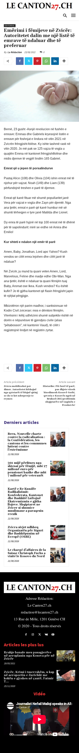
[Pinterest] (37, 61)
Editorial (10, 25)
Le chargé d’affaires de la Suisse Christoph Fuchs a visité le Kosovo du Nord (27, 553)
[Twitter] (28, 61)
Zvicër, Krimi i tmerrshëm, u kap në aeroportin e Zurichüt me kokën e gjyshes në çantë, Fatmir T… (29, 677)
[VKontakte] (46, 634)
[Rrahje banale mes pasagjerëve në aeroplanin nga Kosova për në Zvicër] (66, 655)
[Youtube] (53, 634)
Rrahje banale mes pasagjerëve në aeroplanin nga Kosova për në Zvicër (29, 656)
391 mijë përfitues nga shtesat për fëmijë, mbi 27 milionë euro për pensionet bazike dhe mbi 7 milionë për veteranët (27, 469)
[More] (64, 61)
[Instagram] (32, 634)
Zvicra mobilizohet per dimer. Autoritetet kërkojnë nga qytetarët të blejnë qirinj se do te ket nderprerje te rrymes (21, 392)
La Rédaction (14, 52)
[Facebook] (20, 61)
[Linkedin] (55, 61)
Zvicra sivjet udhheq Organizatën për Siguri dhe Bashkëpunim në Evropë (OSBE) (25, 532)
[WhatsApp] (46, 61)
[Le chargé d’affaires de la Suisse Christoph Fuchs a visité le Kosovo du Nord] (57, 555)
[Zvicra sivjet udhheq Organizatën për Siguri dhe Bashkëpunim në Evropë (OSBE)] (57, 532)
